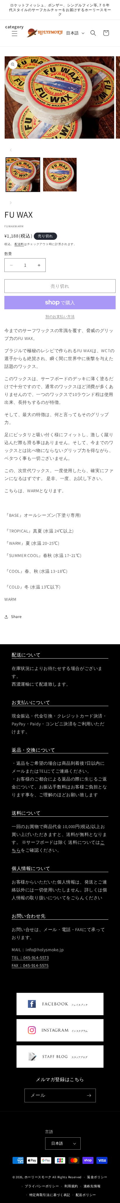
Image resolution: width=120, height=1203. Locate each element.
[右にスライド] (10, 202)
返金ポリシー (97, 1177)
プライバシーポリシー (42, 1186)
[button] (14, 37)
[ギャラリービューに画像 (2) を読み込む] (60, 175)
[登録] (89, 1095)
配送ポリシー (86, 1195)
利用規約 (71, 1186)
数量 (8, 253)
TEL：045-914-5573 (30, 957)
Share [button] (16, 616)
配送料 (19, 244)
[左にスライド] (10, 149)
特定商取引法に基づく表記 (49, 1195)
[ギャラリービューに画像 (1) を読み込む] (23, 175)
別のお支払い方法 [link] (60, 316)
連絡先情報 (92, 1186)
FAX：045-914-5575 (30, 965)
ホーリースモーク (38, 1177)
